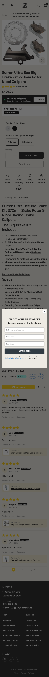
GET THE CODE (24, 351)
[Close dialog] (44, 311)
